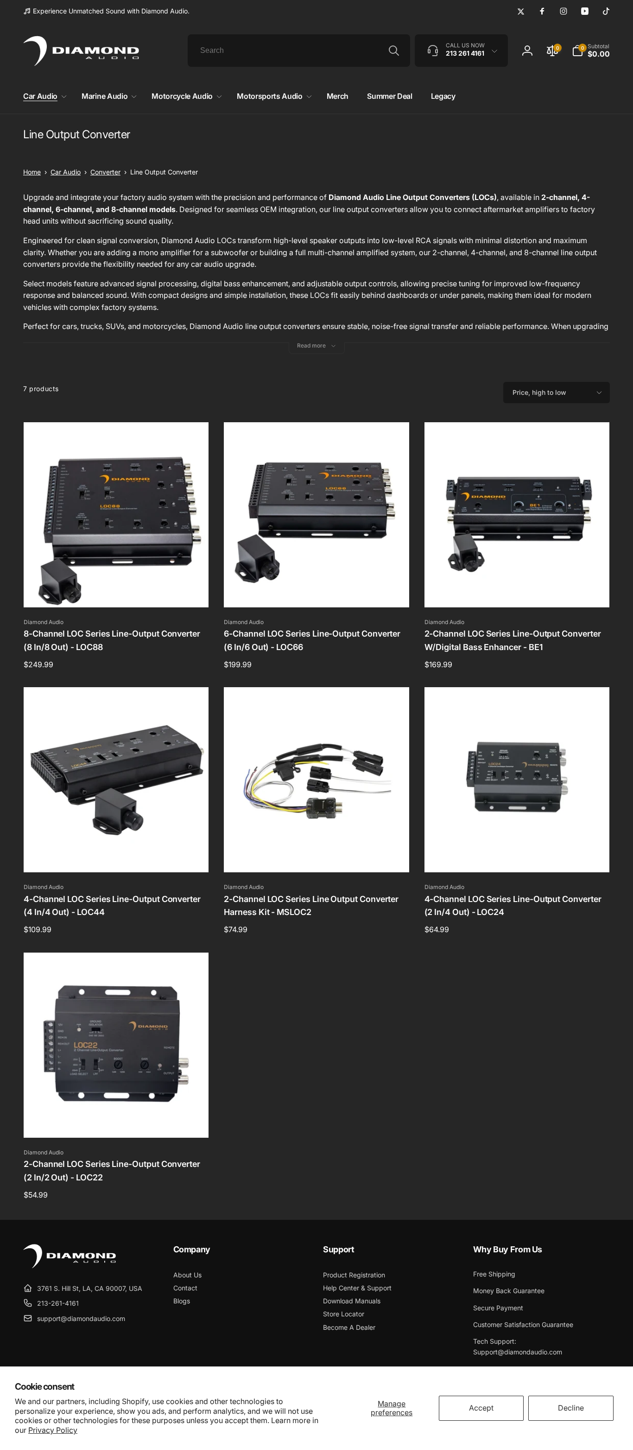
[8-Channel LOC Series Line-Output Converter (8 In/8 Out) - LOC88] (117, 590)
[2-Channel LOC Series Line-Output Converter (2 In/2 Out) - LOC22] (117, 1120)
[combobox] (299, 50)
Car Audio (66, 172)
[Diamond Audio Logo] (69, 1265)
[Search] (394, 50)
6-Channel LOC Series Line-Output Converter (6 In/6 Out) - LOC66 (312, 640)
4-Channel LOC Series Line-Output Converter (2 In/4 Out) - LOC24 (512, 905)
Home (32, 172)
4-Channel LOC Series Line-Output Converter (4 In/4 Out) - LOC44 (112, 905)
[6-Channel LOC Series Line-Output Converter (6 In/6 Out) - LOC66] (317, 590)
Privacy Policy (52, 1430)
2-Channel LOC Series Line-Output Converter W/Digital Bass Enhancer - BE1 (512, 640)
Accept (481, 1407)
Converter (105, 172)
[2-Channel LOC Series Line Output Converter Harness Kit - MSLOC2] (317, 855)
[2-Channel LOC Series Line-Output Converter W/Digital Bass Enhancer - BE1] (517, 590)
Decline (571, 1407)
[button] (43, 96)
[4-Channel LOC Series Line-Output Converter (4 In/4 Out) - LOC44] (117, 855)
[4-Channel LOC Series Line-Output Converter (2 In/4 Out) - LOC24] (517, 855)
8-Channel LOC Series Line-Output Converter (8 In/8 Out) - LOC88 (112, 640)
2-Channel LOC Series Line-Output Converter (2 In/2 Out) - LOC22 (112, 1170)
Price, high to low (539, 392)
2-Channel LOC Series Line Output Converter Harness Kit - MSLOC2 (311, 905)
